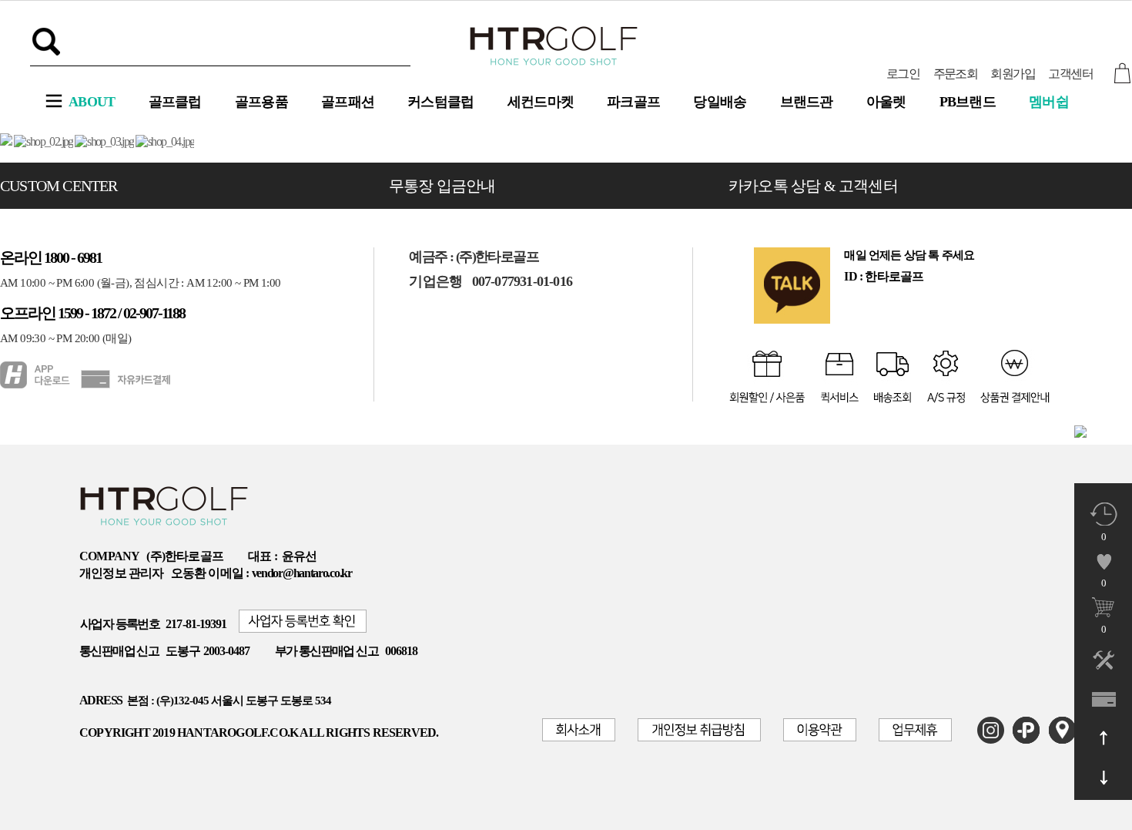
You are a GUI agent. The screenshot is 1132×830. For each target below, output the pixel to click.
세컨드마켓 (540, 101)
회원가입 (1012, 73)
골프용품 (261, 101)
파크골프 (633, 101)
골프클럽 (175, 101)
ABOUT (92, 101)
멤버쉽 (1049, 101)
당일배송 (719, 101)
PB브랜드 (967, 101)
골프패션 (347, 101)
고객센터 (1070, 73)
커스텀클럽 (440, 101)
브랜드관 (806, 101)
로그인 (902, 73)
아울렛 (886, 101)
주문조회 (955, 73)
